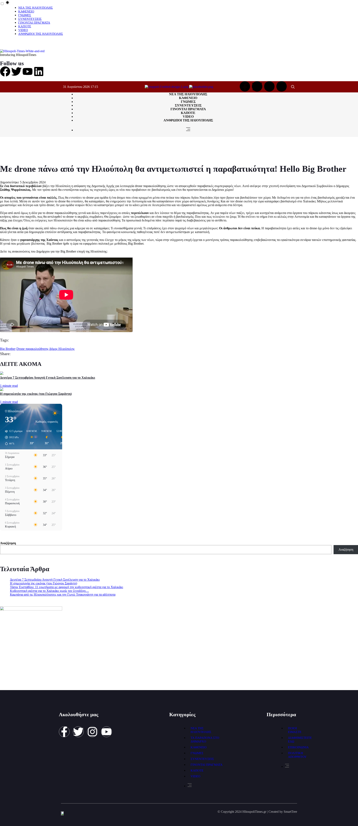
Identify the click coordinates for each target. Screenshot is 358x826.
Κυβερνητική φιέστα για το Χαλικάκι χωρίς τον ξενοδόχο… (49, 591)
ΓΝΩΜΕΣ (24, 15)
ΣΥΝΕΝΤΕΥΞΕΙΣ (30, 19)
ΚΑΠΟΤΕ (24, 26)
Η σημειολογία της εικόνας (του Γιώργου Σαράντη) (36, 393)
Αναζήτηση (8, 543)
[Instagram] (281, 86)
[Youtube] (27, 71)
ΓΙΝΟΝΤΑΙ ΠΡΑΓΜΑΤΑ (34, 22)
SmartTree (290, 811)
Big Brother (8, 349)
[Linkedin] (39, 71)
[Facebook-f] (64, 731)
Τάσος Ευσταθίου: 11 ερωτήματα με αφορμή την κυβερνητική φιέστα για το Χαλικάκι (66, 587)
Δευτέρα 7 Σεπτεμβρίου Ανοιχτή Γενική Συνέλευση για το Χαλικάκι (47, 377)
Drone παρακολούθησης (32, 349)
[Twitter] (16, 71)
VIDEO (23, 30)
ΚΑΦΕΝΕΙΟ (26, 11)
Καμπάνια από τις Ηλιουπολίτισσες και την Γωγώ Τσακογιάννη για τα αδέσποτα (62, 594)
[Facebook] (5, 71)
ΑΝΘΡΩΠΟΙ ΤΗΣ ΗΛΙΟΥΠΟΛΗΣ (40, 33)
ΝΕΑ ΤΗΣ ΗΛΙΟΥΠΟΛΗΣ (35, 7)
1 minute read (9, 385)
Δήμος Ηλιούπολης (62, 349)
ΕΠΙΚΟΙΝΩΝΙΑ (298, 747)
